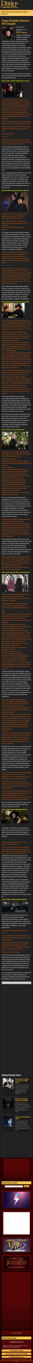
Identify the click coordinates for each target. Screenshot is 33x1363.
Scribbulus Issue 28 (16, 1342)
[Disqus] (16, 1007)
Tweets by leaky (16, 1333)
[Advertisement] (16, 1144)
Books (18, 32)
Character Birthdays (21, 33)
